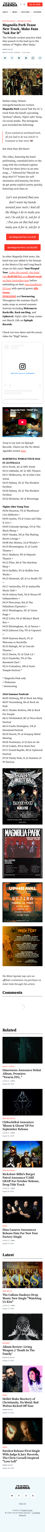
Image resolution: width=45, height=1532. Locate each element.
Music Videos (8, 1066)
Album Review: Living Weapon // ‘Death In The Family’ (18, 1350)
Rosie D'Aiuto (8, 1357)
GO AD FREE (34, 4)
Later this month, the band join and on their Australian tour (22, 276)
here (23, 451)
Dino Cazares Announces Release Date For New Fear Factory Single (20, 1233)
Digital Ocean (27, 1510)
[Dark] (21, 4)
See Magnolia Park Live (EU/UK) (22, 247)
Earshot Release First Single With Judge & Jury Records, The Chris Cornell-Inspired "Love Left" (21, 1456)
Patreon (37, 12)
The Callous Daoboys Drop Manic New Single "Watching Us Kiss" (21, 1298)
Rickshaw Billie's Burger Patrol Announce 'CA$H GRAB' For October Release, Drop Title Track (20, 1179)
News (14, 12)
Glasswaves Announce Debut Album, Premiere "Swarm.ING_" (21, 1073)
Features (25, 12)
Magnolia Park (24, 21)
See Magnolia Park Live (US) (22, 237)
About (5, 12)
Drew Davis (7, 49)
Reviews (6, 1343)
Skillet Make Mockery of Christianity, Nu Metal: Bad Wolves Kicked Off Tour (20, 1402)
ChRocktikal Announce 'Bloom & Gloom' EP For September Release (18, 1125)
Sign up (22, 1503)
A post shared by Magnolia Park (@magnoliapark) (24, 399)
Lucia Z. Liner (8, 1081)
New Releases (8, 21)
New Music (7, 1291)
